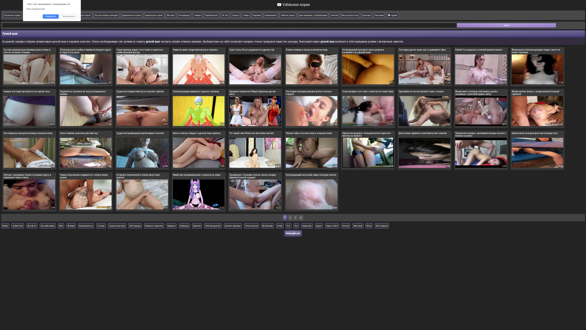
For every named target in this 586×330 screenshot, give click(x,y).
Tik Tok (225, 15)
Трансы (235, 15)
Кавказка (184, 225)
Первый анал (211, 15)
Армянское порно (82, 15)
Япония (71, 225)
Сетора (101, 225)
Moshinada (267, 225)
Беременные (271, 15)
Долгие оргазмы (233, 225)
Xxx (296, 225)
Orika (279, 225)
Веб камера (135, 225)
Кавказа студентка (154, 225)
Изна (369, 225)
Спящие (197, 15)
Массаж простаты (350, 15)
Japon (319, 225)
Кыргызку (306, 225)
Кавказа (171, 225)
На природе (184, 15)
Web (61, 225)
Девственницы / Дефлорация (313, 15)
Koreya (346, 225)
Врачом (197, 225)
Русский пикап (47, 225)
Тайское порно (288, 15)
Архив (394, 15)
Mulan (5, 225)
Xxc (288, 225)
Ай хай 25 (31, 225)
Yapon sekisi (332, 225)
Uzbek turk (18, 225)
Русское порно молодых (106, 15)
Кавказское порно (154, 15)
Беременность (86, 225)
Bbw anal (358, 225)
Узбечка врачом (213, 225)
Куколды (367, 15)
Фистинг (171, 15)
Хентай (334, 15)
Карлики (257, 15)
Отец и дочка (251, 225)
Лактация (379, 15)
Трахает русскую (117, 225)
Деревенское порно (131, 15)
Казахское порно (12, 15)
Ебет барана (382, 225)
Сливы (246, 15)
